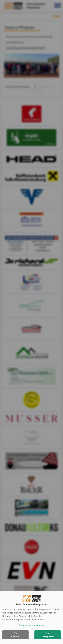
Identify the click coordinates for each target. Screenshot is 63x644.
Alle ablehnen (15, 635)
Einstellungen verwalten (31, 625)
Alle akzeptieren (48, 635)
